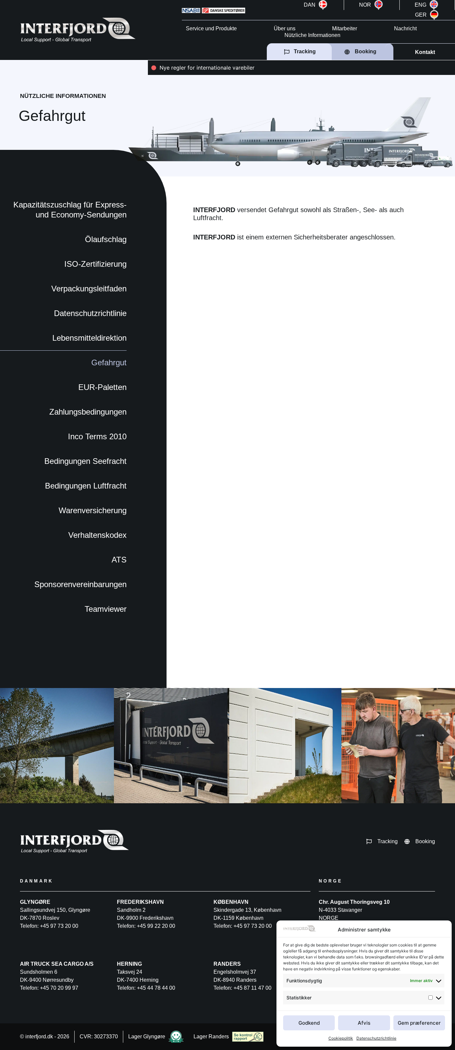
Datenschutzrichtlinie (376, 1038)
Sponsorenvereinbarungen (80, 584)
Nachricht (405, 28)
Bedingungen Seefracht (85, 461)
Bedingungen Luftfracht (86, 485)
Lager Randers (211, 1036)
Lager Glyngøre (146, 1036)
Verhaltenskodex (97, 534)
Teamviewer (106, 608)
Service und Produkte (211, 28)
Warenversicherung (93, 510)
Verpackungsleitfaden (89, 288)
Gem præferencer (419, 1023)
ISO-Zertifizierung (95, 263)
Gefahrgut (109, 362)
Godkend (309, 1023)
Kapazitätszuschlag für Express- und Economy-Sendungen (70, 209)
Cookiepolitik (340, 1038)
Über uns (284, 28)
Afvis (364, 1023)
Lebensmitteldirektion (89, 337)
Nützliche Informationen (312, 35)
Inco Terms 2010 (97, 436)
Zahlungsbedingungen (88, 411)
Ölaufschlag (106, 239)
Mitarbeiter (344, 28)
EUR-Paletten (102, 387)
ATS (119, 559)
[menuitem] (316, 5)
